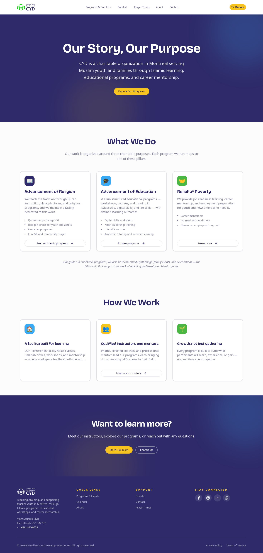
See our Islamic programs (52, 243)
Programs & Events (97, 7)
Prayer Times (142, 7)
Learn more (205, 243)
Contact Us (146, 450)
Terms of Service (236, 545)
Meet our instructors (128, 373)
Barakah (123, 7)
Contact (174, 7)
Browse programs (128, 243)
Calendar (81, 501)
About (159, 7)
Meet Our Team (119, 450)
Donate (239, 7)
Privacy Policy (214, 545)
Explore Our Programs (131, 91)
